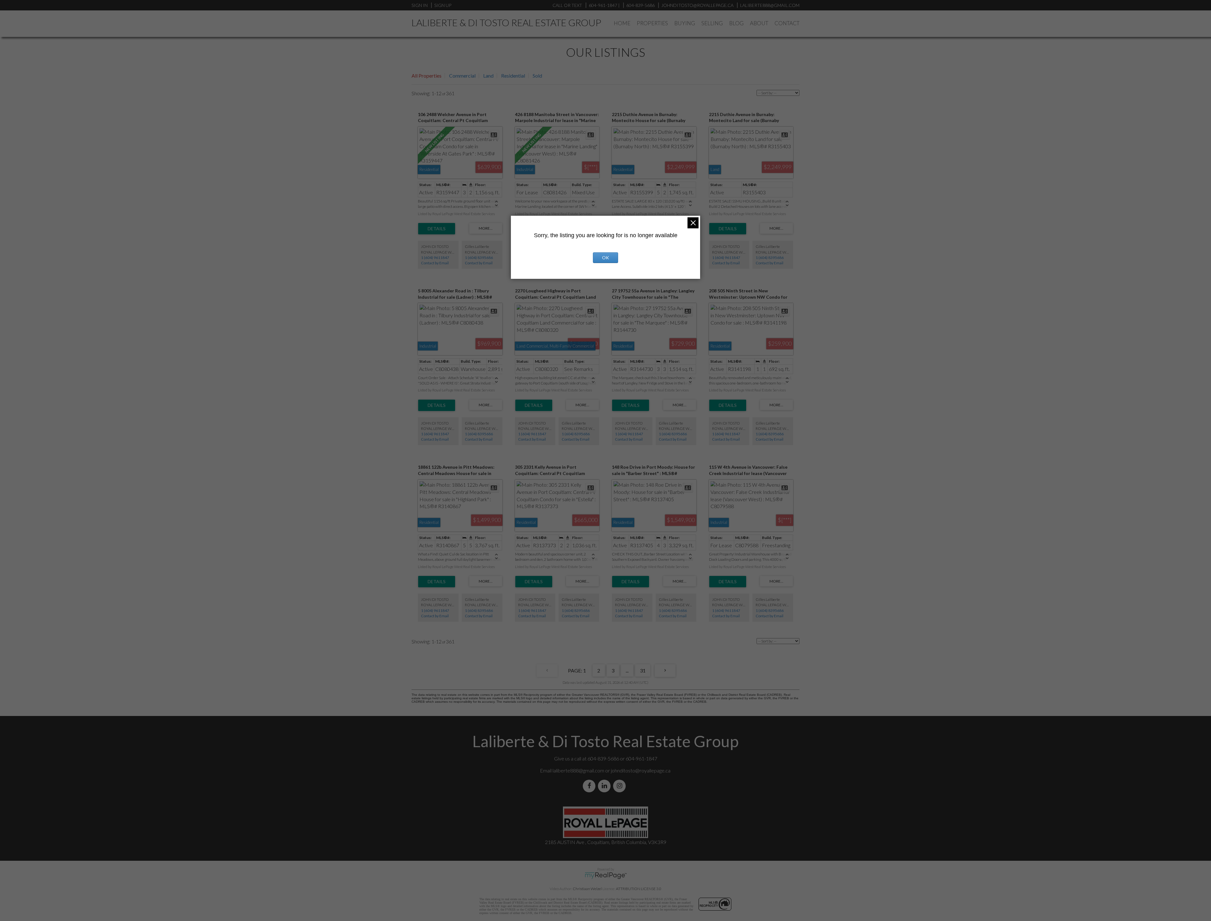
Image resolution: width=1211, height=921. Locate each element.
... (627, 670)
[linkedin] (605, 786)
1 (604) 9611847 (435, 257)
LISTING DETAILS (436, 228)
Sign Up (442, 5)
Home (622, 23)
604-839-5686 (640, 5)
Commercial (462, 76)
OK (605, 257)
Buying (684, 23)
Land (488, 76)
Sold (537, 76)
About (759, 23)
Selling (712, 23)
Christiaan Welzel (587, 888)
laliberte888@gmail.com (769, 5)
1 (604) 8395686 (479, 257)
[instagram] (620, 786)
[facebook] (590, 786)
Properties (652, 23)
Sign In (420, 5)
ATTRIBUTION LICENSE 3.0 (638, 888)
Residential (513, 76)
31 (643, 670)
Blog (736, 23)
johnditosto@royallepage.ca (640, 770)
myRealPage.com (605, 875)
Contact (787, 23)
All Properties (427, 76)
